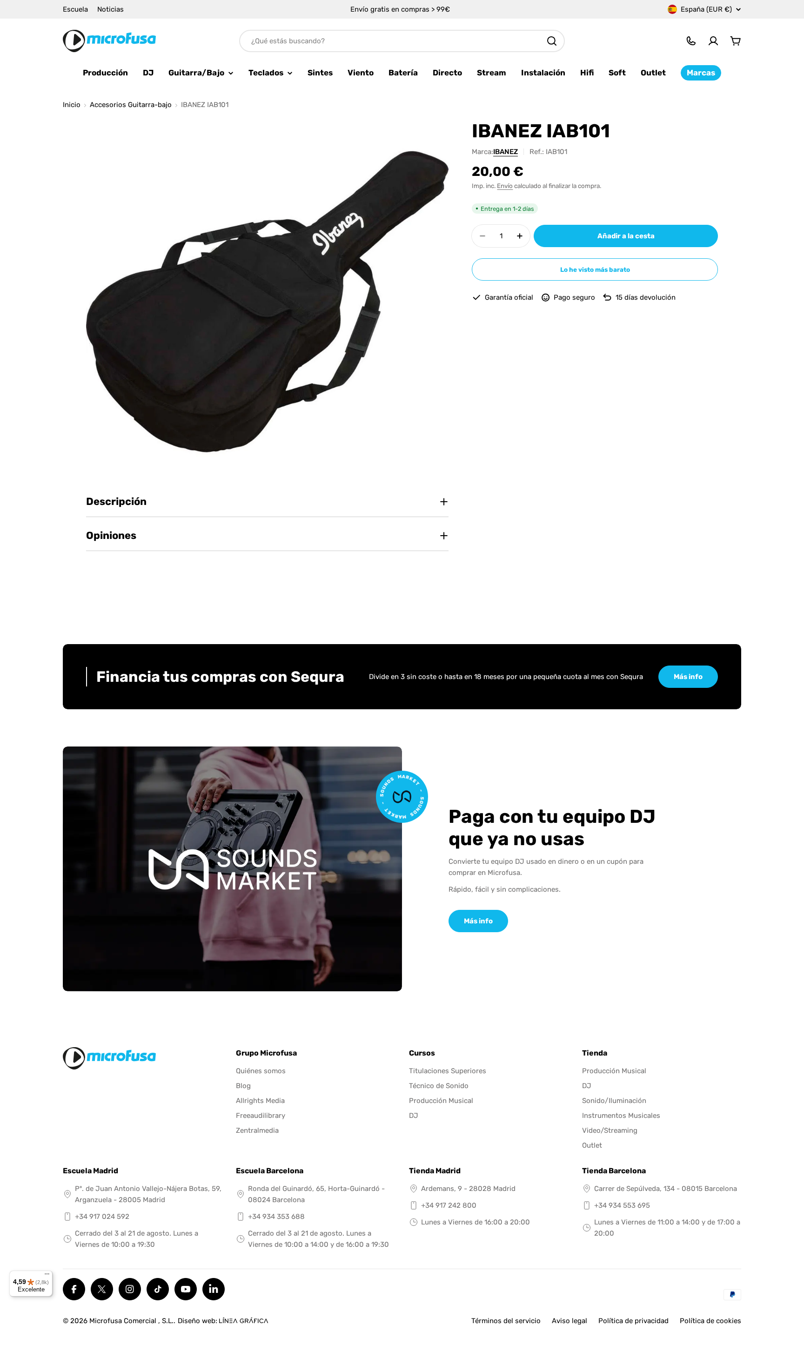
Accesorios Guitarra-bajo (131, 104)
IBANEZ (505, 152)
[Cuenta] (713, 41)
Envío (505, 185)
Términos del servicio (506, 1321)
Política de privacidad (633, 1321)
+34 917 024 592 (102, 1216)
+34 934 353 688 (276, 1216)
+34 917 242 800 (448, 1205)
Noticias (110, 9)
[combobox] (402, 41)
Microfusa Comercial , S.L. (131, 1321)
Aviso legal (569, 1321)
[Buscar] (551, 41)
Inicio (71, 104)
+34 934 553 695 (622, 1205)
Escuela (75, 9)
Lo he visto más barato (595, 269)
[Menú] (47, 1276)
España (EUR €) (706, 9)
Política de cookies (710, 1321)
